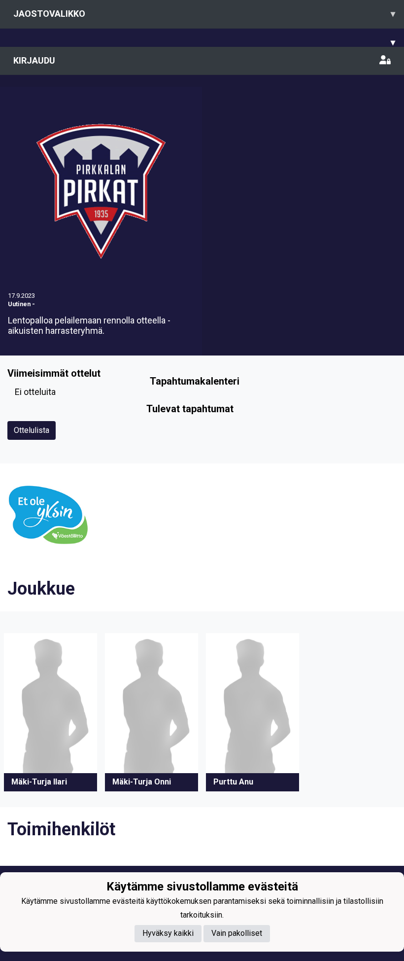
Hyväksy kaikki (168, 933)
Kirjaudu (34, 60)
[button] (50, 712)
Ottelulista (31, 430)
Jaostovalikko (204, 13)
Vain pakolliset (236, 933)
